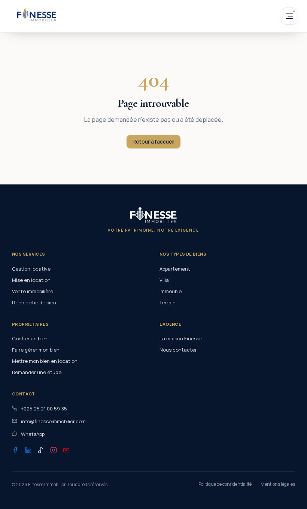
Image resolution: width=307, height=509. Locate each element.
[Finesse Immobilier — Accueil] (36, 15)
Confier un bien (30, 338)
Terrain (167, 302)
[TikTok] (40, 450)
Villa (164, 280)
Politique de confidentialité (225, 484)
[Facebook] (15, 450)
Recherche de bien (34, 302)
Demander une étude (36, 372)
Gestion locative (31, 268)
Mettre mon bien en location (44, 361)
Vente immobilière (32, 291)
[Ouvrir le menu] (289, 16)
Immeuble (170, 291)
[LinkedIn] (28, 450)
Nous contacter (178, 349)
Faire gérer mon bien (36, 349)
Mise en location (31, 280)
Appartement (174, 268)
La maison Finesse (180, 338)
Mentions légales (278, 484)
